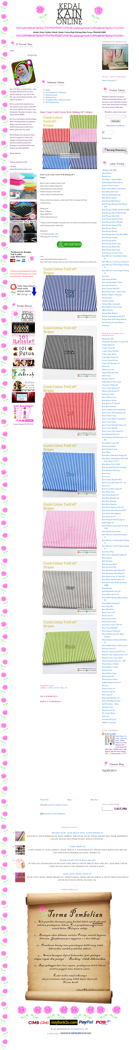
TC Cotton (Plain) (108, 713)
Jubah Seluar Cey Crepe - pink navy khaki (121, 738)
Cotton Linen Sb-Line (110, 360)
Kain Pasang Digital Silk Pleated (114, 213)
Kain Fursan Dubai (109, 446)
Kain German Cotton (109, 449)
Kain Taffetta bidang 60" (111, 603)
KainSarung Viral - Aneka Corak (114, 291)
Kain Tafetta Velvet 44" (110, 594)
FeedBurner (120, 125)
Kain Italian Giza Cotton (111, 464)
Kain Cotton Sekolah (110, 428)
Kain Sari (105, 276)
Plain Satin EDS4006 (110, 628)
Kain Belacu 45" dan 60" (111, 403)
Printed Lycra (107, 670)
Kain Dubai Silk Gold (110, 191)
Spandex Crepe (107, 707)
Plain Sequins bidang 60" (111, 631)
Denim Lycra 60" (108, 369)
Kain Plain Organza (109, 504)
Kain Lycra (106, 485)
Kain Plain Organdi (109, 501)
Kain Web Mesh (108, 609)
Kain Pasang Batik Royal (111, 201)
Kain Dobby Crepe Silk (110, 443)
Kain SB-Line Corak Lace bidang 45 (115, 261)
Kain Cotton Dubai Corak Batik (113, 188)
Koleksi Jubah (110, 733)
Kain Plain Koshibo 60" (110, 498)
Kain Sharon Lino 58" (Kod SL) (113, 576)
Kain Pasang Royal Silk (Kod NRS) (115, 234)
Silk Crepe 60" (107, 694)
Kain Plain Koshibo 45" (110, 495)
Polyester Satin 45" (109, 648)
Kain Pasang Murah (109, 228)
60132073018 (53, 236)
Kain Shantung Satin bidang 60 (113, 570)
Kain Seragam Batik (109, 279)
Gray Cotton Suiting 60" (111, 388)
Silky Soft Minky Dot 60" (111, 701)
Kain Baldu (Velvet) (109, 400)
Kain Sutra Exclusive (110, 285)
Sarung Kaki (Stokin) (110, 313)
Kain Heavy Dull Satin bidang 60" (114, 455)
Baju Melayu (107, 173)
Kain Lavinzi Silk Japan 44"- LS (114, 482)
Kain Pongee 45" (108, 522)
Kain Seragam (107, 561)
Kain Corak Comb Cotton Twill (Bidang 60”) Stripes (66, 112)
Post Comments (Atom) (58, 805)
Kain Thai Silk (107, 606)
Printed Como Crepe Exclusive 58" (115, 654)
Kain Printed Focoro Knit (111, 531)
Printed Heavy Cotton (110, 667)
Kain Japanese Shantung (111, 470)
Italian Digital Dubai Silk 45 (112, 182)
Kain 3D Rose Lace (109, 397)
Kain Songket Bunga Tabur (112, 282)
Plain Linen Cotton (109, 618)
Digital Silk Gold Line (110, 372)
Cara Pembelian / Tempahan (56, 92)
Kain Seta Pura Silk (109, 567)
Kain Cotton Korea (109, 422)
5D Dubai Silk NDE (109, 170)
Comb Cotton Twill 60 (57, 688)
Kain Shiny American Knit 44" (113, 579)
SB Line (105, 685)
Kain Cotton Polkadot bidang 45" (114, 425)
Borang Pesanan (52, 95)
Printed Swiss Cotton (109, 679)
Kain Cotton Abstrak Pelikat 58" (114, 412)
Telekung (105, 325)
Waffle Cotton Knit (109, 722)
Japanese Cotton (108, 394)
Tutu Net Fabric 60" (109, 719)
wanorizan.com (79, 1029)
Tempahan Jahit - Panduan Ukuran (58, 99)
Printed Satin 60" (108, 676)
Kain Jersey (106, 473)
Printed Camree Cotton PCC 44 (113, 651)
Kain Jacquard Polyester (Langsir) (114, 467)
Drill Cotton (106, 375)
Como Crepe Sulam (109, 354)
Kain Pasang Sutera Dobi (111, 246)
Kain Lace (106, 476)
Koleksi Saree (107, 297)
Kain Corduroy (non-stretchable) (114, 409)
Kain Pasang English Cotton (112, 219)
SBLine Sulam (107, 310)
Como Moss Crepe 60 (110, 357)
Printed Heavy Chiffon (110, 664)
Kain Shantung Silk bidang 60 (113, 573)
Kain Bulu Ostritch (109, 406)
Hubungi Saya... (51, 97)
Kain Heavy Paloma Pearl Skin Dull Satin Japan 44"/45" (115, 459)
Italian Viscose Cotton (110, 185)
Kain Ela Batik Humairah (111, 195)
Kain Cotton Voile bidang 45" (113, 431)
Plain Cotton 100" (108, 612)
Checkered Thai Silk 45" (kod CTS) (115, 341)
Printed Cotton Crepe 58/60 (112, 657)
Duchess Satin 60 (108, 378)
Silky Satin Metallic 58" (111, 698)
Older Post (94, 799)
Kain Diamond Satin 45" (111, 434)
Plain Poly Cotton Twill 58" (112, 624)
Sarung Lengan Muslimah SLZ (113, 316)
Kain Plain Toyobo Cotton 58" (113, 507)
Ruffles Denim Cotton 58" (111, 682)
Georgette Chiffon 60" (110, 385)
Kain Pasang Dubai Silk (110, 216)
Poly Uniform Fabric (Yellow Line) (114, 645)
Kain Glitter (106, 452)
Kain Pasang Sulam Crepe (111, 243)
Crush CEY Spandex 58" (111, 363)
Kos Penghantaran (52, 102)
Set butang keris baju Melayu (113, 322)
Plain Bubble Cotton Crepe (112, 307)
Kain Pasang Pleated (109, 231)
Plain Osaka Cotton (109, 621)
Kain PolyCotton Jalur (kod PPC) (114, 510)
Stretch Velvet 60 (108, 710)
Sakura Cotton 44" (109, 688)
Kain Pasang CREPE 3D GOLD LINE (115, 209)
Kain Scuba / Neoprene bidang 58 (114, 554)
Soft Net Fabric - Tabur (110, 704)
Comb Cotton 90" (108, 348)
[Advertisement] (60, 779)
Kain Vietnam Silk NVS (110, 288)
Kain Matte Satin (108, 492)
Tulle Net (105, 716)
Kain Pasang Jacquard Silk (111, 225)
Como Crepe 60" (77, 846)
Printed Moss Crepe (109, 673)
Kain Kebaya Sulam (109, 197)
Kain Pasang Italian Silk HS (112, 222)
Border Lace (106, 176)
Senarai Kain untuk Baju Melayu (114, 319)
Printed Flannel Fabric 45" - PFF (114, 661)
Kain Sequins (107, 558)
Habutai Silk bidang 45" (111, 391)
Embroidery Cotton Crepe (111, 382)
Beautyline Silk (108, 338)
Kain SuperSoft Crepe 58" (111, 591)
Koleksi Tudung (108, 301)
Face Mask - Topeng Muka (112, 179)
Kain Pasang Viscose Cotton (112, 253)
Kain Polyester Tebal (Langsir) (113, 519)
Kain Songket (107, 588)
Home (48, 90)
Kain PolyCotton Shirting (111, 513)
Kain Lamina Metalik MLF (112, 479)
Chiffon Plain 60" (108, 345)
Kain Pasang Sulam (109, 240)
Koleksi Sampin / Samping (112, 294)
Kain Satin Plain (108, 551)
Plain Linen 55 (107, 615)
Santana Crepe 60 (108, 691)
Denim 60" (106, 366)
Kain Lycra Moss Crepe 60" (112, 488)
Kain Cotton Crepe (109, 415)
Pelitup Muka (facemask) (111, 304)
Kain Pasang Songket (110, 237)
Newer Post (44, 799)
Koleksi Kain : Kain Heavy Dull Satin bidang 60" (78, 833)
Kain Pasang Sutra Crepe (111, 249)
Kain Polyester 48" (109, 516)
